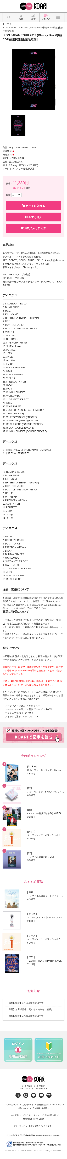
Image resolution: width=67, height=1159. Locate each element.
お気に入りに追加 (35, 228)
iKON (49, 709)
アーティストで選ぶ (15, 706)
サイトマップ (19, 1126)
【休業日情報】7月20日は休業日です (24, 1016)
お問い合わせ (23, 1108)
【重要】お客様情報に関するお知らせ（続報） (29, 1009)
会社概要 (15, 1115)
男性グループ (35, 706)
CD (38, 716)
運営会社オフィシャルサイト (41, 1126)
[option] (33, 79)
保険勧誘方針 (50, 1115)
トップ (6, 24)
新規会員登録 (42, 1105)
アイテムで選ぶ (13, 713)
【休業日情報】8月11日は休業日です (24, 1003)
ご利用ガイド (28, 1105)
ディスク (29, 713)
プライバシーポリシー (31, 1115)
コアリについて (12, 1105)
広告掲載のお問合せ (40, 1108)
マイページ (57, 1105)
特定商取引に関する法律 (33, 1119)
